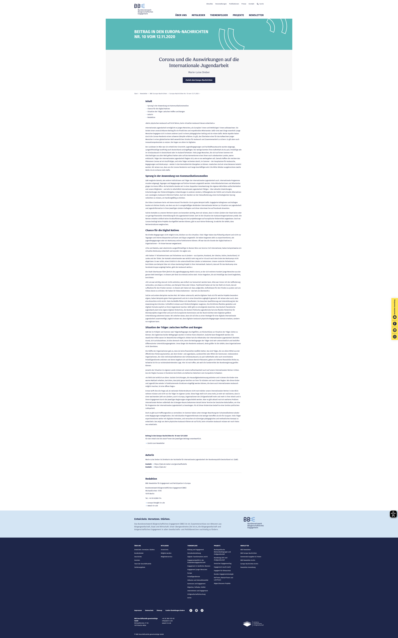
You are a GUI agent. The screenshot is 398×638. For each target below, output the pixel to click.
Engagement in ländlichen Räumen (198, 566)
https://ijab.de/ (160, 467)
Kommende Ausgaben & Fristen (250, 557)
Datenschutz (149, 610)
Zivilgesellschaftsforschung (196, 594)
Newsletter (256, 15)
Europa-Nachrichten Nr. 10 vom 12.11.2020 (184, 93)
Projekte (238, 15)
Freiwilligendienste (193, 577)
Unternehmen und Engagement (197, 591)
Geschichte (138, 557)
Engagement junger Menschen (197, 569)
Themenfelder (219, 15)
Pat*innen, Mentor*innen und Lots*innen (223, 579)
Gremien (137, 560)
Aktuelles (209, 4)
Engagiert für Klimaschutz (222, 571)
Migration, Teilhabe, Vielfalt (196, 587)
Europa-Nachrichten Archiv (249, 564)
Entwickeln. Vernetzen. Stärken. (144, 550)
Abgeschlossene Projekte (222, 583)
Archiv (189, 598)
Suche (261, 4)
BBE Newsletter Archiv (247, 560)
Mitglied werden (166, 553)
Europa (189, 573)
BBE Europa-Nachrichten (158, 93)
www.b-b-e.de (152, 506)
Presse (243, 4)
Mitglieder (198, 15)
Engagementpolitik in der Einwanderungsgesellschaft (196, 561)
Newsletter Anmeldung (247, 567)
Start (136, 93)
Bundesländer (139, 553)
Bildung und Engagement (195, 550)
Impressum (138, 610)
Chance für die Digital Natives (158, 109)
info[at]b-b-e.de (167, 621)
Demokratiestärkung (194, 553)
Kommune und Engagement (196, 584)
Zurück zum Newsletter (156, 443)
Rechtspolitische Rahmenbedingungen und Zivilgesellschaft (222, 552)
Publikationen (234, 4)
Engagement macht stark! (222, 567)
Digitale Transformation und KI (197, 557)
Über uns (181, 15)
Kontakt (251, 4)
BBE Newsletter (245, 550)
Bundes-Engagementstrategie (224, 574)
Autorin (150, 114)
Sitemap (159, 610)
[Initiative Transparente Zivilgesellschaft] (253, 624)
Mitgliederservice (166, 557)
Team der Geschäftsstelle (142, 564)
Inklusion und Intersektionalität (197, 580)
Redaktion (151, 117)
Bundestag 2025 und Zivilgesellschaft (220, 559)
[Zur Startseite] (143, 9)
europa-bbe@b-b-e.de (156, 503)
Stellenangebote (139, 567)
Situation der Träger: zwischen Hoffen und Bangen (166, 112)
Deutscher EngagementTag (222, 563)
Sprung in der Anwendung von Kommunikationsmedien (168, 106)
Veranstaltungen (221, 4)
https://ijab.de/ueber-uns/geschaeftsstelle (170, 464)
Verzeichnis (164, 550)
